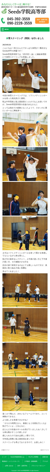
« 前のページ (5, 450)
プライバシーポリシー (38, 466)
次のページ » (45, 450)
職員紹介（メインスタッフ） (11, 461)
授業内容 (45, 457)
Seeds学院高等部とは (17, 457)
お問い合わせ (9, 466)
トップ (4, 457)
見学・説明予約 (22, 466)
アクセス (45, 461)
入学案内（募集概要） (31, 461)
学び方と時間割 (33, 457)
